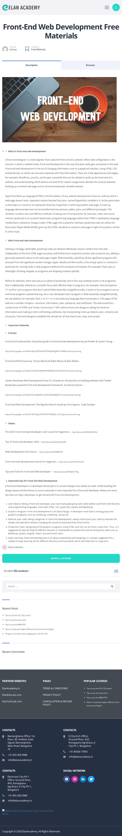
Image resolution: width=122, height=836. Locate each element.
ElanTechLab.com (12, 701)
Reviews (90, 65)
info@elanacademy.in (20, 760)
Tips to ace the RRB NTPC (15, 624)
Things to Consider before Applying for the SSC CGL (26, 633)
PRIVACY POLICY (52, 695)
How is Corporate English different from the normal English (29, 629)
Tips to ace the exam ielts (15, 620)
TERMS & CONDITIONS (55, 688)
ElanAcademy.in (11, 688)
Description (32, 65)
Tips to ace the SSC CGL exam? (18, 615)
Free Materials (38, 49)
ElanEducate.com (12, 695)
